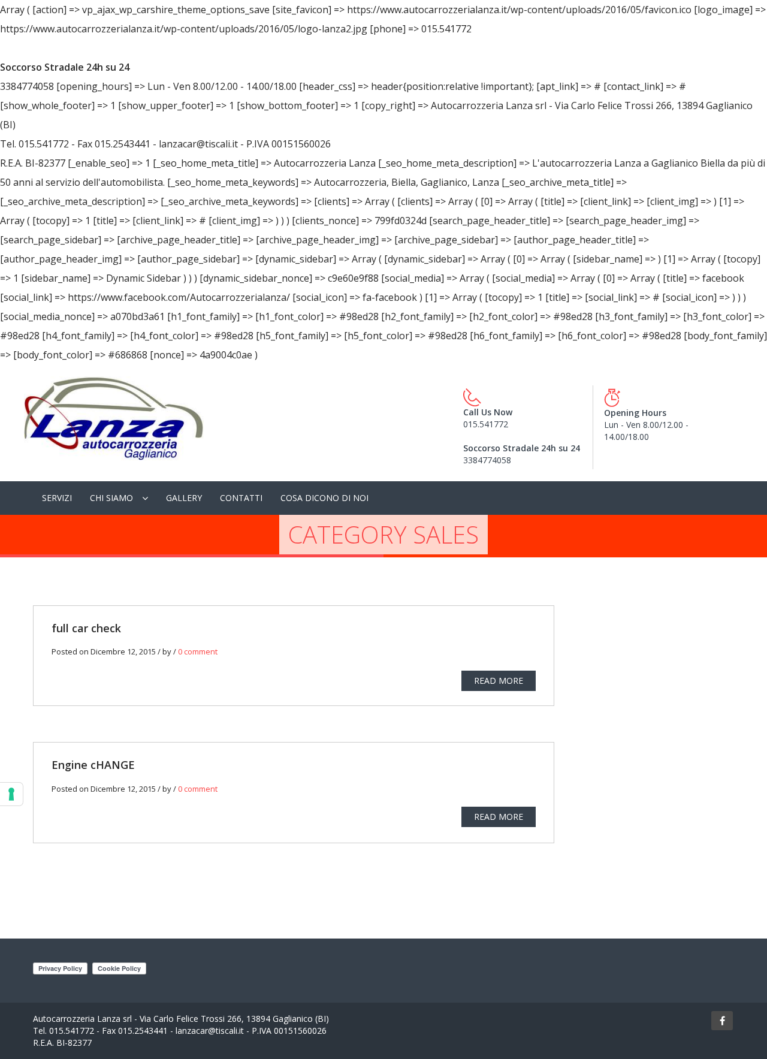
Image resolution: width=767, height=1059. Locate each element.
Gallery (184, 497)
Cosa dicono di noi (324, 497)
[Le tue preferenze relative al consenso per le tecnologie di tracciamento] (11, 794)
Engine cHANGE (93, 765)
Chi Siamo (111, 497)
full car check (86, 628)
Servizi (57, 497)
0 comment (198, 651)
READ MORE (498, 680)
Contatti (241, 497)
